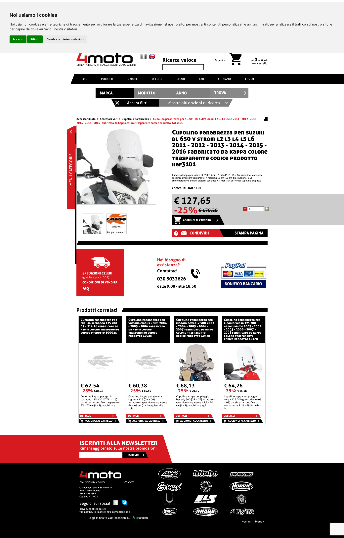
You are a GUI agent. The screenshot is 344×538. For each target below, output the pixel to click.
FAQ (201, 78)
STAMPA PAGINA (249, 233)
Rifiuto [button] (34, 39)
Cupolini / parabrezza (136, 119)
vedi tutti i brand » (253, 521)
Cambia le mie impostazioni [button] (65, 39)
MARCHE (132, 78)
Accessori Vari (109, 119)
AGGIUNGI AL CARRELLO (197, 220)
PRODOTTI (107, 78)
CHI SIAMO (224, 78)
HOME (83, 78)
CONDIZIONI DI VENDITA (99, 282)
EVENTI (181, 78)
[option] (116, 166)
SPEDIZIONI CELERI (97, 273)
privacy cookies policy (92, 508)
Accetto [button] (18, 39)
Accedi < (219, 60)
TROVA (220, 93)
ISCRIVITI (133, 455)
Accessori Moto (86, 119)
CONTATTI (250, 78)
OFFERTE (157, 78)
